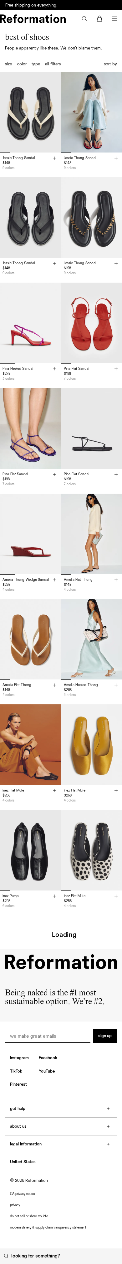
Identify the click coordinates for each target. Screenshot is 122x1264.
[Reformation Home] (33, 18)
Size (8, 64)
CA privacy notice (22, 1194)
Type (36, 64)
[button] (84, 18)
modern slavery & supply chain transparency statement (48, 1227)
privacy (15, 1205)
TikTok (16, 1071)
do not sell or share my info (29, 1216)
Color (22, 64)
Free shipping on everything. (31, 5)
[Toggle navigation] (114, 18)
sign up (105, 1036)
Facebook (48, 1058)
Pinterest (18, 1084)
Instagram (19, 1058)
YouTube (47, 1071)
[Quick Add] (54, 158)
